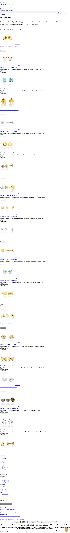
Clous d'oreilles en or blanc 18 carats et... (9, 237)
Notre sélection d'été (5, 488)
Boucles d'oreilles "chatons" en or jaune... (9, 46)
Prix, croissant (14, 29)
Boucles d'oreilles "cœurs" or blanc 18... (8, 387)
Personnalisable (4, 469)
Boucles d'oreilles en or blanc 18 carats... (8, 88)
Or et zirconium (5, 467)
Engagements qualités (5, 486)
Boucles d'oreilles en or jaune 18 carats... (8, 67)
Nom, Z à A (10, 29)
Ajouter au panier (3, 72)
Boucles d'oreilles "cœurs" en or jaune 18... (9, 408)
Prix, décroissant (19, 29)
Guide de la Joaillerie (5, 487)
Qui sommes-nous (5, 494)
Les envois (4, 489)
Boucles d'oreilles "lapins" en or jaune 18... (9, 110)
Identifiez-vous (11, 10)
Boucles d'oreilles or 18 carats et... (7, 323)
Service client (4, 496)
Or (2, 466)
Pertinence (2, 29)
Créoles (3, 465)
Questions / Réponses (5, 490)
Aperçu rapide (17, 44)
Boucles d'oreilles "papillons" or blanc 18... (9, 429)
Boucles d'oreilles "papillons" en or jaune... (9, 301)
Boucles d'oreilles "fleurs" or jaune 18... (8, 344)
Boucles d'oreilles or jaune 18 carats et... (8, 195)
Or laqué (3, 468)
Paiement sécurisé (5, 479)
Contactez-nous (4, 497)
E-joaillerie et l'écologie (6, 480)
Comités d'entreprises (5, 498)
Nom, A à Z (6, 29)
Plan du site (4, 482)
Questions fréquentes (5, 481)
